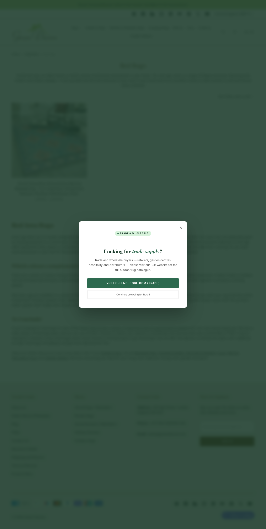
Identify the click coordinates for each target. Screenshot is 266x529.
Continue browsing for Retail (133, 294)
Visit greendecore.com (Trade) (133, 283)
